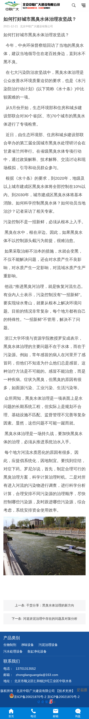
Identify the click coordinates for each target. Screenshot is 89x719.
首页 (11, 716)
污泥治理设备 (48, 645)
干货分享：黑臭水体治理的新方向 (50, 605)
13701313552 (26, 668)
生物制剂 (9, 645)
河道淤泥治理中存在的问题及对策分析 (50, 618)
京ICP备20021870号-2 (30, 697)
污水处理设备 (13, 651)
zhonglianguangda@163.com (37, 675)
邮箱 (55, 716)
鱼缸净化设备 (37, 651)
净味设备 (27, 645)
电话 (33, 716)
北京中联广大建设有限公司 (36, 26)
